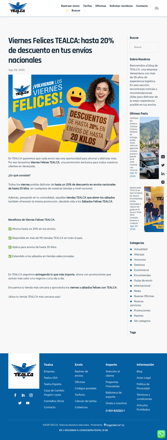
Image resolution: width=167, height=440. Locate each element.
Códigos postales (85, 388)
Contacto (142, 6)
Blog (139, 371)
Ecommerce (141, 270)
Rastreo (138, 316)
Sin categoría (142, 321)
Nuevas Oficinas (144, 296)
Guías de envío (143, 280)
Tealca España (52, 384)
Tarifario (80, 395)
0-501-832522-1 (115, 411)
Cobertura (81, 407)
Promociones (142, 310)
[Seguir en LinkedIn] (23, 395)
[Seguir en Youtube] (27, 403)
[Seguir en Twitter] (20, 403)
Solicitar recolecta (121, 6)
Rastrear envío (70, 6)
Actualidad (140, 249)
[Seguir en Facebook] (15, 395)
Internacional (142, 286)
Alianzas (139, 254)
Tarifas (87, 6)
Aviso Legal (144, 378)
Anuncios (140, 259)
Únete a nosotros (116, 403)
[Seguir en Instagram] (31, 395)
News (137, 291)
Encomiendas (142, 275)
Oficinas (100, 6)
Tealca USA (51, 378)
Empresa (49, 371)
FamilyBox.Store (54, 401)
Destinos (139, 265)
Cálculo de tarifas (86, 401)
